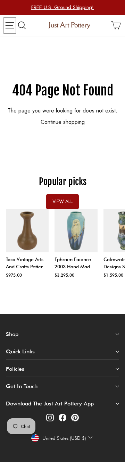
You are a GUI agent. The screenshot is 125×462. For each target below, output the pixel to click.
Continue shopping (63, 122)
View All (62, 201)
